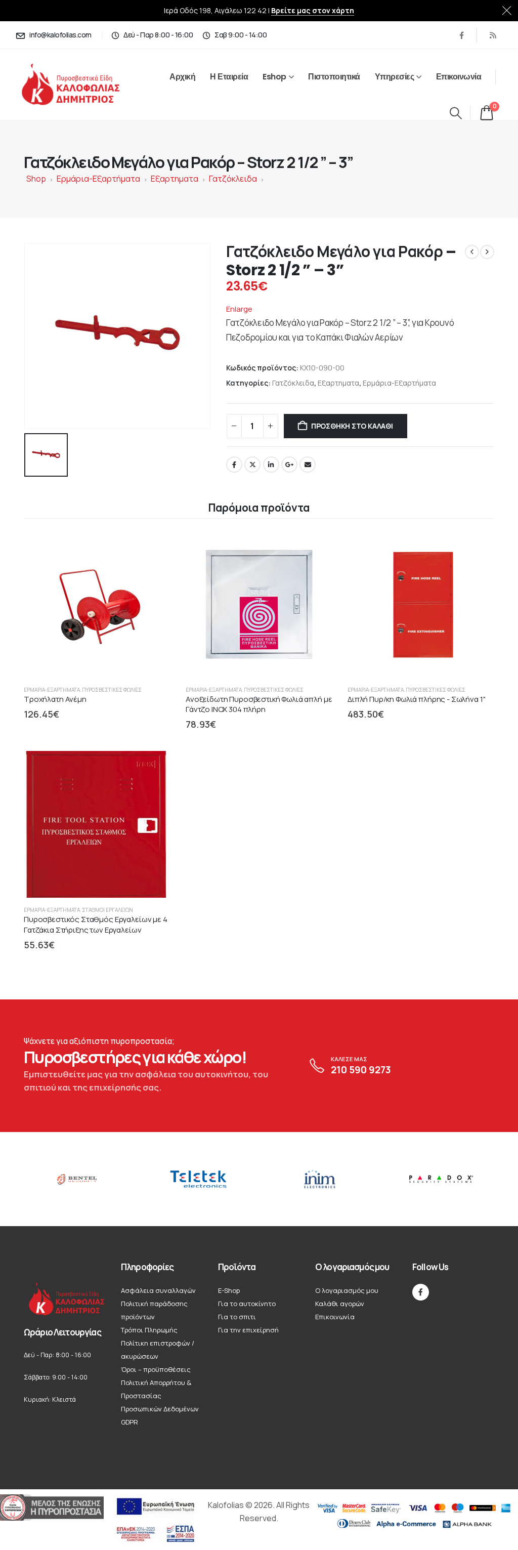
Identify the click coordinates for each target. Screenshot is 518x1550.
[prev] (472, 252)
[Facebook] (461, 35)
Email (307, 464)
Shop (36, 178)
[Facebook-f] (420, 1292)
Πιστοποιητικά (334, 76)
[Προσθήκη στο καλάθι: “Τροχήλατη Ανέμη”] (153, 548)
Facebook (234, 464)
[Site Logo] (81, 85)
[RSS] (492, 35)
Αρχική (182, 76)
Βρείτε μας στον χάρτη (312, 10)
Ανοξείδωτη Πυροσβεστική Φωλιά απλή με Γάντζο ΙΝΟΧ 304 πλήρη (259, 704)
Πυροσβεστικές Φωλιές (112, 689)
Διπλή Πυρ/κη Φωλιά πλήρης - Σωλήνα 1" (416, 699)
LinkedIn (271, 464)
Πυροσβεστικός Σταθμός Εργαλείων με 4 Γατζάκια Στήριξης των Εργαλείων (95, 924)
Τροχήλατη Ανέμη (55, 699)
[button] (455, 112)
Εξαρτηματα (174, 178)
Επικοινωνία (459, 76)
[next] (487, 252)
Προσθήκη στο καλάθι (352, 426)
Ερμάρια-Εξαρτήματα (98, 178)
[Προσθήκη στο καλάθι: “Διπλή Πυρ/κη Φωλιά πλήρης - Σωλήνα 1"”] (477, 548)
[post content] (97, 604)
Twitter (252, 464)
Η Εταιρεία (229, 76)
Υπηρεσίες (394, 76)
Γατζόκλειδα (233, 178)
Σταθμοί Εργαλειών (107, 909)
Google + (289, 464)
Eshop (274, 76)
